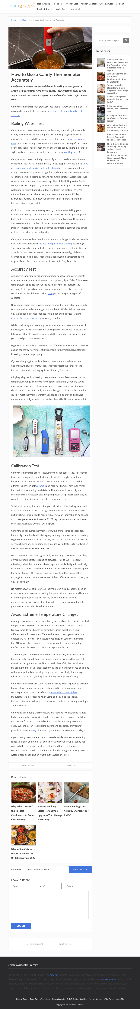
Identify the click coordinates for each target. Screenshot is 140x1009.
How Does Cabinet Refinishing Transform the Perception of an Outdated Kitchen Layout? (117, 65)
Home (14, 20)
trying (51, 293)
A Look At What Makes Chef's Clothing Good (117, 109)
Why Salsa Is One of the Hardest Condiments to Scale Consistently (116, 77)
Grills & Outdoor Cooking (111, 4)
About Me (76, 9)
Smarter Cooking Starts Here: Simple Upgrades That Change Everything (117, 89)
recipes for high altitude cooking (55, 243)
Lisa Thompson (29, 765)
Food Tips (59, 4)
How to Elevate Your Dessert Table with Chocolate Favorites (116, 137)
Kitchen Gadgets (89, 4)
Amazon (54, 974)
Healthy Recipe (44, 4)
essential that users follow (63, 692)
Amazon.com (109, 979)
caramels (41, 485)
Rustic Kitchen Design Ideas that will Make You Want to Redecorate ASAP (117, 159)
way (34, 730)
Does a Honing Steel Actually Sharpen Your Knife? (117, 99)
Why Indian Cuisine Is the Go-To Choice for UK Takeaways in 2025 (117, 128)
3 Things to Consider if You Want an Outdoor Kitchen (117, 118)
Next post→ (65, 943)
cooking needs (71, 152)
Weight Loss (72, 4)
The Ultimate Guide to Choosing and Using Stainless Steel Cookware (117, 148)
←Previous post (35, 943)
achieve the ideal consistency (26, 318)
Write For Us (62, 9)
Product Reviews (45, 9)
